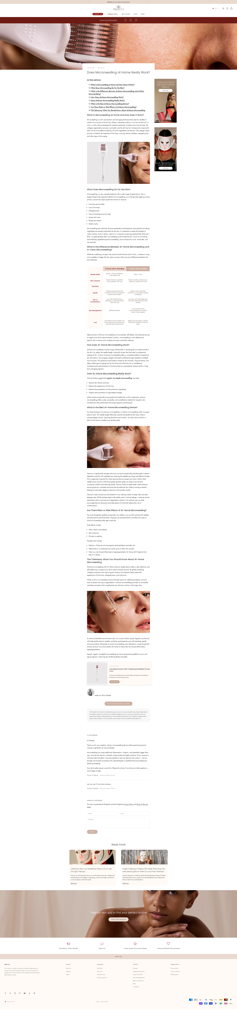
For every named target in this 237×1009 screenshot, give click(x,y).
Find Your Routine (118, 919)
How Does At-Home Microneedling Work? (107, 97)
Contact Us (136, 987)
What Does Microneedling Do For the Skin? (108, 88)
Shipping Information (139, 971)
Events (67, 974)
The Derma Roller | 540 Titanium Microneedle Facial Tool (129, 670)
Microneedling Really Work (116, 373)
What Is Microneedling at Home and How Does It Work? (113, 85)
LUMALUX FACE (112, 14)
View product (114, 681)
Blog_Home (101, 68)
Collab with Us (101, 974)
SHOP (135, 14)
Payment (135, 968)
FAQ (134, 984)
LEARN (143, 14)
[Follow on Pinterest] (20, 993)
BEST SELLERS (126, 14)
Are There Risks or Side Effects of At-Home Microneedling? (114, 107)
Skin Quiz (99, 971)
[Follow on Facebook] (5, 993)
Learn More (126, 2)
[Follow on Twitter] (10, 993)
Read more (74, 883)
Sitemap (68, 971)
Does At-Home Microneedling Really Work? (108, 100)
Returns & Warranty (138, 981)
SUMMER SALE (97, 14)
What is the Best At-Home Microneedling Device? (110, 104)
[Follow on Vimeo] (34, 993)
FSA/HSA (99, 968)
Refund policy (174, 974)
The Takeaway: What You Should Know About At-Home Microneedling (118, 110)
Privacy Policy (128, 804)
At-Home (97, 373)
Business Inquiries (102, 978)
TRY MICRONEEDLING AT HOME (118, 704)
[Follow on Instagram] (15, 993)
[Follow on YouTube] (25, 993)
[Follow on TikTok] (29, 993)
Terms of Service (142, 804)
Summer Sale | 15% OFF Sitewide (108, 20)
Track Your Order (137, 974)
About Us (68, 968)
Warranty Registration (139, 978)
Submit (92, 832)
